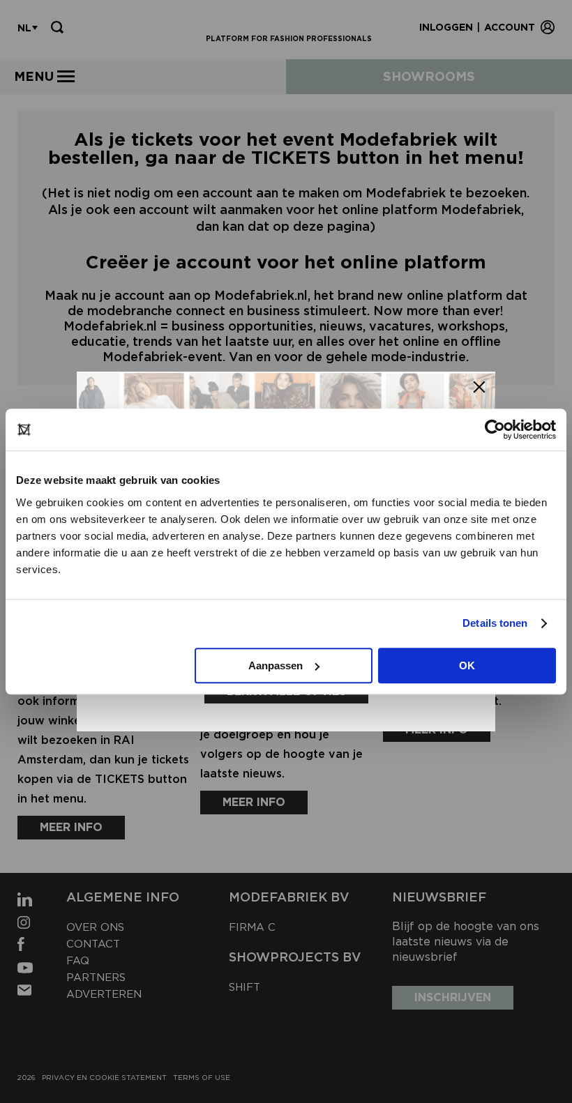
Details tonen (494, 623)
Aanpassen (275, 665)
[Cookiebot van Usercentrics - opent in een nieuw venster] (495, 429)
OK (467, 665)
